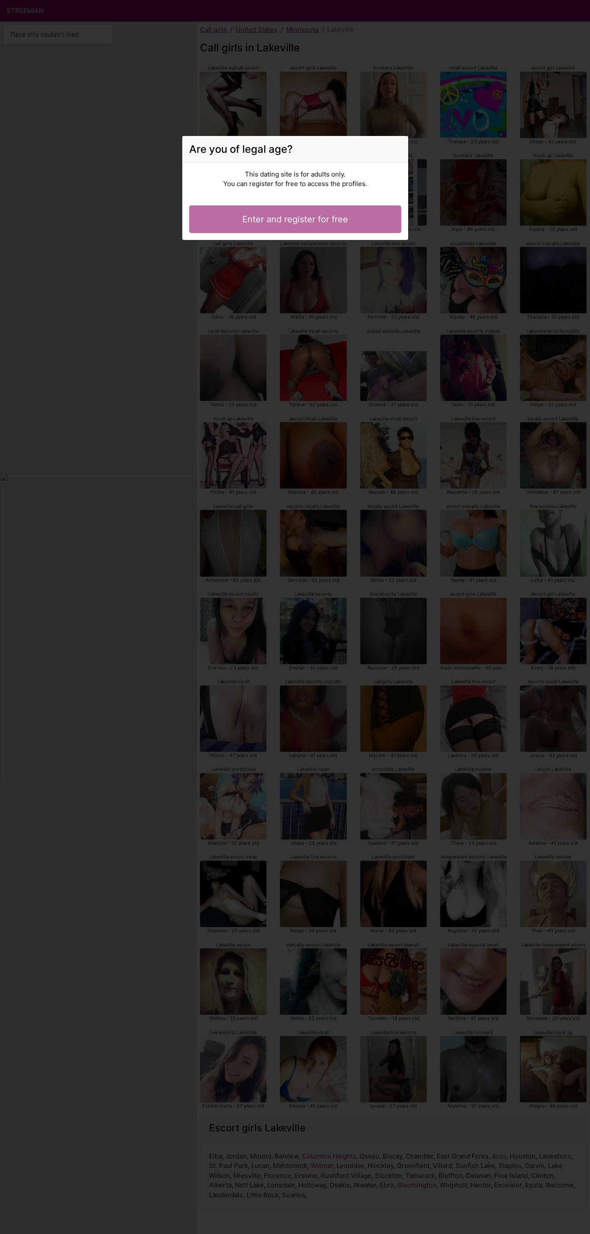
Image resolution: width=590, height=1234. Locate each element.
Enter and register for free (295, 219)
